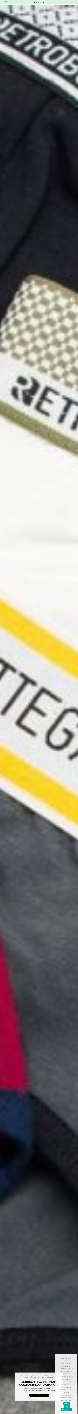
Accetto (66, 1403)
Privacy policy (66, 1410)
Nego (67, 1407)
